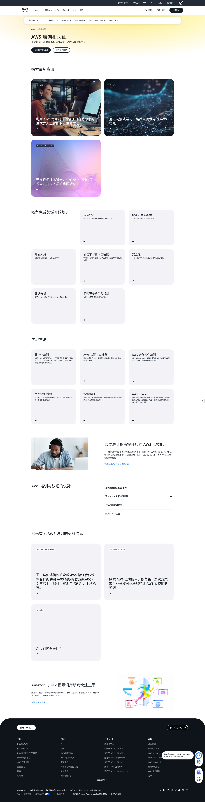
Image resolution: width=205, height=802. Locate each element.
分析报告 (64, 771)
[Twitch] (176, 790)
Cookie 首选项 (59, 794)
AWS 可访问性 (154, 771)
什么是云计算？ (23, 748)
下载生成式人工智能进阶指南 (116, 464)
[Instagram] (172, 790)
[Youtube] (179, 790)
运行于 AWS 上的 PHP (113, 767)
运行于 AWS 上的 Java (113, 762)
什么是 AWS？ (23, 744)
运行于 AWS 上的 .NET (113, 753)
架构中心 (64, 762)
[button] (48, 10)
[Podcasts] (183, 790)
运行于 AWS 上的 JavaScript (116, 771)
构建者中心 (109, 744)
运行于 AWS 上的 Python (114, 757)
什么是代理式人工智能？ (27, 753)
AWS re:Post (153, 753)
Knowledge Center (155, 757)
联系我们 (152, 744)
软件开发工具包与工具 (113, 748)
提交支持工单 (153, 748)
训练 (63, 748)
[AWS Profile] (181, 3)
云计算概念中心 (23, 757)
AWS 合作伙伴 (67, 776)
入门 (63, 744)
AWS (33, 29)
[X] (160, 790)
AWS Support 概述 (155, 762)
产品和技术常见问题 (69, 767)
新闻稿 (20, 776)
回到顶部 (101, 780)
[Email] (187, 790)
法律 (150, 776)
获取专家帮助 (153, 767)
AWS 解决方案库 (68, 757)
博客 (19, 771)
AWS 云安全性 (23, 762)
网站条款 (27, 794)
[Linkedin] (168, 790)
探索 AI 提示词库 (38, 702)
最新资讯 (21, 767)
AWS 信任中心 (67, 753)
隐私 (18, 794)
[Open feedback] (202, 401)
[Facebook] (164, 790)
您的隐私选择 (40, 794)
